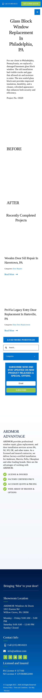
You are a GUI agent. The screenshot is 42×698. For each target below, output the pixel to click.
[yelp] (25, 657)
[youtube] (15, 657)
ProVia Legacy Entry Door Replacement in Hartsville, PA (20, 314)
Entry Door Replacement (21, 325)
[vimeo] (20, 657)
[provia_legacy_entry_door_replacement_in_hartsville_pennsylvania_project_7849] (21, 281)
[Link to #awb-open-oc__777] (37, 12)
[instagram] (10, 657)
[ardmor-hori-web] (9, 10)
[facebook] (5, 657)
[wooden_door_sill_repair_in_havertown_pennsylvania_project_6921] (21, 229)
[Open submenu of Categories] (34, 356)
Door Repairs (17, 269)
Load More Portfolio (21, 340)
